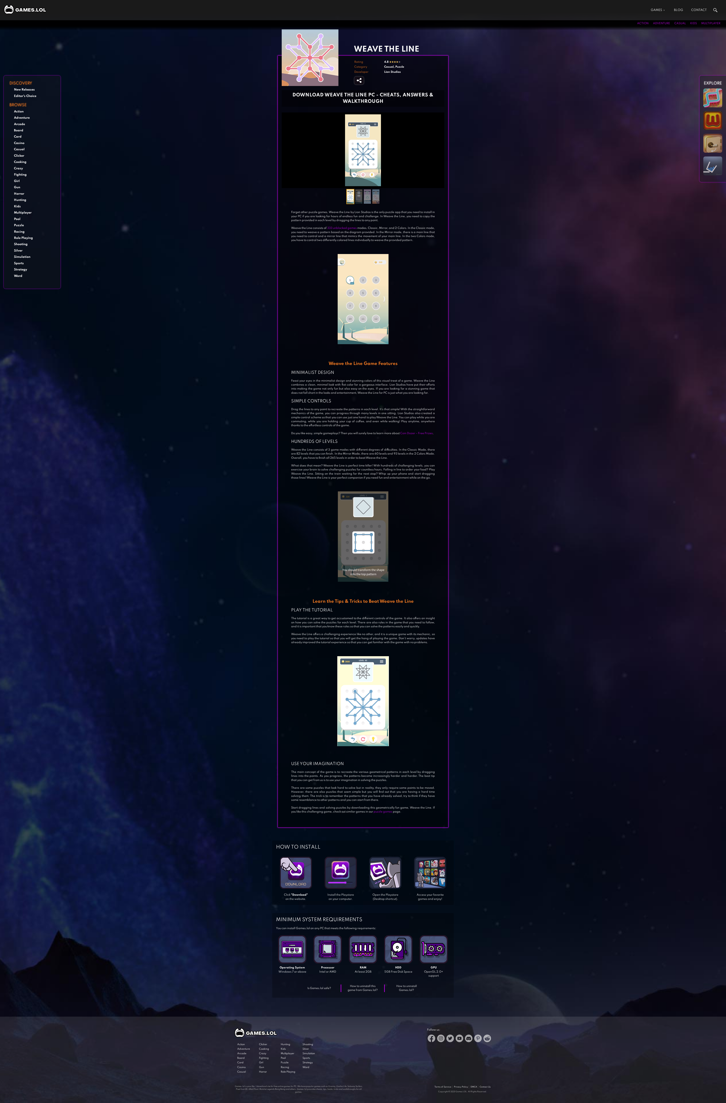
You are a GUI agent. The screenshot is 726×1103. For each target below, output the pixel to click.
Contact (699, 10)
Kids (693, 23)
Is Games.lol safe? (319, 988)
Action (643, 23)
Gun (17, 187)
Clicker (19, 155)
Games (656, 10)
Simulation (22, 257)
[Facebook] (431, 1039)
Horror (19, 193)
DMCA (474, 1087)
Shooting (21, 244)
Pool (17, 219)
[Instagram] (441, 1039)
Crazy (18, 168)
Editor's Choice (25, 96)
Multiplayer (710, 23)
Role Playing (23, 238)
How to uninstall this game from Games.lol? (363, 988)
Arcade (19, 124)
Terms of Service (442, 1087)
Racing (19, 231)
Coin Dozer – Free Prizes (416, 433)
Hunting (20, 200)
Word (18, 276)
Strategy (20, 269)
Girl (17, 181)
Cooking (20, 162)
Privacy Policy (461, 1087)
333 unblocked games (342, 228)
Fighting (20, 174)
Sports (19, 263)
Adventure (661, 23)
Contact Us (485, 1087)
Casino (19, 143)
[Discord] (468, 1039)
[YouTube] (459, 1039)
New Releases (24, 89)
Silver (18, 250)
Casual (680, 23)
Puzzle (19, 225)
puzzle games (383, 811)
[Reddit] (487, 1039)
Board (18, 130)
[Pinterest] (478, 1039)
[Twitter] (450, 1039)
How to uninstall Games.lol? (406, 988)
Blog (678, 10)
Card (18, 136)
